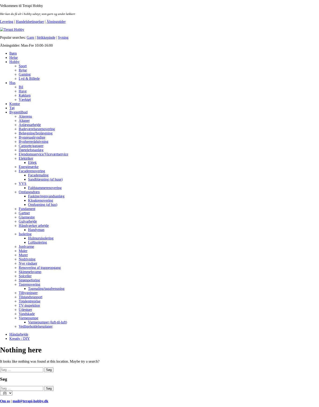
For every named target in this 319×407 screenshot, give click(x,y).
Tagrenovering (29, 284)
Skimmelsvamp (30, 272)
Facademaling (38, 175)
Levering (6, 22)
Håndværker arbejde (34, 226)
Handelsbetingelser (30, 22)
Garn (30, 37)
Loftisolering (37, 242)
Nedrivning (27, 259)
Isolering (25, 234)
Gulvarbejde (28, 221)
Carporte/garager (31, 146)
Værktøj (25, 100)
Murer (23, 255)
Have (23, 91)
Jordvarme (26, 247)
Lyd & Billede (29, 79)
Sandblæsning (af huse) (45, 179)
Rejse (23, 70)
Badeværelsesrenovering (37, 129)
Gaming (25, 74)
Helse (13, 58)
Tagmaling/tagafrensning (46, 289)
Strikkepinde (46, 37)
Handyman (36, 230)
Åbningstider (56, 22)
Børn (13, 53)
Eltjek (32, 163)
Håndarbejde (18, 334)
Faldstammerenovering (45, 188)
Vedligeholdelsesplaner (36, 326)
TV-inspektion (29, 305)
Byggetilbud (18, 112)
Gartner (24, 213)
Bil (21, 87)
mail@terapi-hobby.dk (30, 401)
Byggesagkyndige (32, 137)
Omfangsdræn (29, 192)
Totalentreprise (29, 301)
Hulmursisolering (40, 238)
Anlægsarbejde (30, 125)
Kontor (14, 104)
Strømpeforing (29, 280)
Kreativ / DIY (19, 338)
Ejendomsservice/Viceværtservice (43, 154)
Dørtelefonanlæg (31, 150)
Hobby (14, 62)
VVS (22, 184)
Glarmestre (27, 217)
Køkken (25, 95)
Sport (23, 66)
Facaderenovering (32, 171)
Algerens (25, 116)
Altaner (24, 121)
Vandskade (27, 314)
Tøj (11, 108)
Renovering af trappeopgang (40, 268)
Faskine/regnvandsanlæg (46, 196)
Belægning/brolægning (36, 133)
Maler (23, 251)
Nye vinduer (28, 263)
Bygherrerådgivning (33, 142)
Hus (12, 83)
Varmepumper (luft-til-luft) (47, 322)
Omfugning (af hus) (42, 205)
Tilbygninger (28, 293)
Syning (63, 37)
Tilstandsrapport (30, 297)
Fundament (27, 209)
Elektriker (26, 158)
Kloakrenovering (40, 200)
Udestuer (25, 310)
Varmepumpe (28, 318)
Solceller (25, 276)
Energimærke (29, 167)
